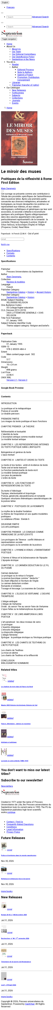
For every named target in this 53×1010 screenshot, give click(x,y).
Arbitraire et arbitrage (9, 742)
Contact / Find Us (15, 821)
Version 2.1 (12, 380)
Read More (24, 227)
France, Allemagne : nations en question (16, 724)
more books (7, 891)
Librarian (16, 82)
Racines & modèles (16, 282)
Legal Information (15, 829)
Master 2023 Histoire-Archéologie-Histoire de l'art (19, 705)
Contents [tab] (11, 255)
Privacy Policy (13, 832)
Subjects (16, 95)
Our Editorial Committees (24, 54)
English (5, 2)
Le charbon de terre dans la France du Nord (17, 687)
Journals (16, 100)
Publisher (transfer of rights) (25, 85)
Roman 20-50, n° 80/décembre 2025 (14, 915)
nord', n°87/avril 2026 (8, 985)
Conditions (12, 827)
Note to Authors (24, 72)
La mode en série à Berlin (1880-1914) (14, 761)
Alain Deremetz (8, 188)
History (30, 292)
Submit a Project (25, 75)
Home (9, 44)
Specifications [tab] (13, 250)
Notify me (5, 244)
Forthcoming (18, 93)
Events (15, 103)
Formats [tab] (10, 253)
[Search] (2, 12)
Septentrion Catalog (16, 292)
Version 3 (22, 380)
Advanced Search (40, 17)
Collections (17, 98)
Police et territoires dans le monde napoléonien (18, 855)
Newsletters (7, 786)
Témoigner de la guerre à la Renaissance (16, 962)
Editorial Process (25, 69)
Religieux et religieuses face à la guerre (15, 879)
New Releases (19, 90)
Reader (15, 64)
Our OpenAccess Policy (23, 57)
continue (11, 812)
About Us (16, 49)
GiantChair (30, 1004)
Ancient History (44, 292)
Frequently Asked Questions (20, 824)
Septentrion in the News (23, 59)
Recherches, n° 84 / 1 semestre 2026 (15, 938)
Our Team (16, 51)
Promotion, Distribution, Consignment (28, 78)
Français (11, 7)
